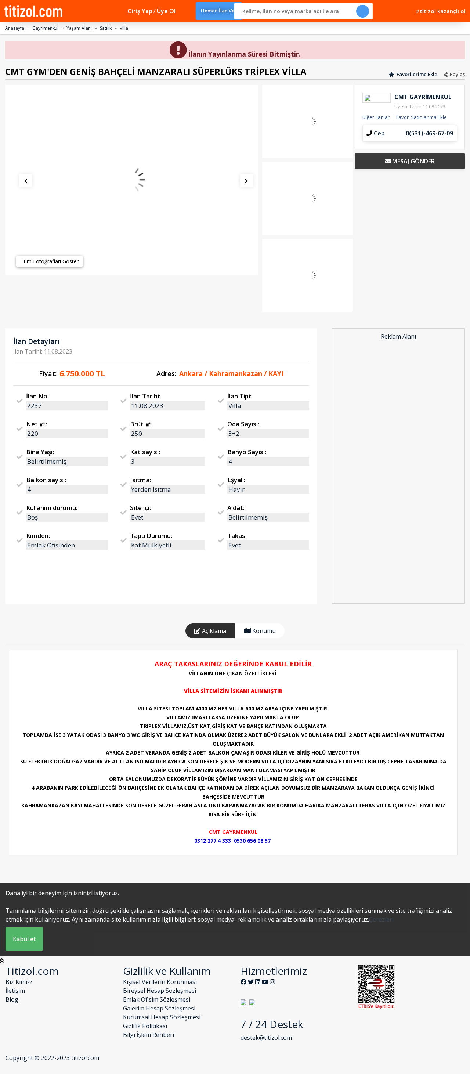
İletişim (15, 991)
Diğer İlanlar (376, 117)
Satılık (106, 28)
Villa (124, 28)
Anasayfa (14, 28)
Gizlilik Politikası (145, 1026)
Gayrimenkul (45, 28)
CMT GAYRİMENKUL (423, 97)
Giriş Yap (139, 11)
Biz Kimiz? (19, 982)
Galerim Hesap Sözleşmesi (159, 1008)
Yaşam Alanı (79, 28)
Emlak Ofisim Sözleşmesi (156, 999)
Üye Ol (166, 11)
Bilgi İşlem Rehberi (148, 1035)
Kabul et (24, 939)
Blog (12, 999)
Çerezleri (381, 919)
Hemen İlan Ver (219, 10)
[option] (131, 180)
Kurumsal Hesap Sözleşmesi (161, 1017)
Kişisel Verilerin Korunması (160, 982)
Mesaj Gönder (413, 161)
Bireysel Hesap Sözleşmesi (159, 991)
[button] (21, 183)
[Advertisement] (398, 472)
